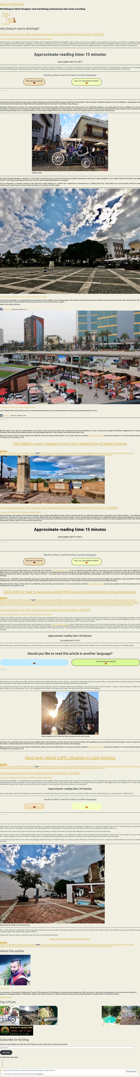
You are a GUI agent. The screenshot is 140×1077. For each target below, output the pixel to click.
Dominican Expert (70, 453)
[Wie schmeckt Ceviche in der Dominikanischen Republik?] (48, 1015)
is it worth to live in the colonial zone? (31, 603)
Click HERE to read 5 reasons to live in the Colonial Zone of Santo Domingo (70, 444)
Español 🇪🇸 (11, 20)
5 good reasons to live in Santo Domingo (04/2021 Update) (23, 297)
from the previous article (60, 570)
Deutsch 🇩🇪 (12, 22)
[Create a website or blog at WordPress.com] (0, 1070)
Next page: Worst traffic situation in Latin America (70, 757)
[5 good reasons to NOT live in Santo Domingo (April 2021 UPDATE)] (9, 1015)
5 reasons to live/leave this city (10, 39)
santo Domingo (41, 455)
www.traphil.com (12, 3)
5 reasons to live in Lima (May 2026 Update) (17, 407)
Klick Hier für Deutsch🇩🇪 (34, 82)
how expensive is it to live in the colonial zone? (114, 601)
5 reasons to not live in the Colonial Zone (78, 600)
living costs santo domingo (107, 453)
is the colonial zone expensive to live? (57, 603)
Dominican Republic (29, 39)
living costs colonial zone (79, 603)
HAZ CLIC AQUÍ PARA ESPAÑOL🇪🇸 (86, 82)
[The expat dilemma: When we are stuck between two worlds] (130, 1015)
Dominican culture (57, 453)
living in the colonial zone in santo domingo (123, 603)
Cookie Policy (39, 1074)
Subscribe (6, 1052)
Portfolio (7, 15)
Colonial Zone (45, 453)
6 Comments (108, 946)
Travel (6, 16)
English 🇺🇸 (11, 18)
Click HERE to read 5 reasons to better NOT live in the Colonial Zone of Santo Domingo (70, 592)
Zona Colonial (99, 455)
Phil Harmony (7, 309)
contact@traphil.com (96, 435)
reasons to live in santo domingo (128, 766)
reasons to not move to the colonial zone (14, 605)
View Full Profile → (6, 997)
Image (32, 453)
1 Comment (101, 768)
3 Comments (128, 605)
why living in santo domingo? (57, 455)
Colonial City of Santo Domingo (52, 601)
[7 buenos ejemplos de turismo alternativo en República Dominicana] (111, 1015)
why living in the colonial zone (87, 605)
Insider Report (47, 39)
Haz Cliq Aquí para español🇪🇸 (106, 662)
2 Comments (108, 455)
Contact (6, 24)
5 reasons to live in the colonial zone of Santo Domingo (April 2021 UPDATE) (52, 34)
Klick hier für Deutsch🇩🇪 (34, 662)
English (38, 39)
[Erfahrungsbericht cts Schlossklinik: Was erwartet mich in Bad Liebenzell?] (28, 1015)
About (6, 13)
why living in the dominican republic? (80, 455)
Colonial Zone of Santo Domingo (85, 601)
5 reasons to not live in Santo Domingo (49, 600)
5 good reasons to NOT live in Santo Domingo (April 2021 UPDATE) (45, 609)
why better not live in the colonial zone (42, 605)
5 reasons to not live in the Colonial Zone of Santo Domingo (113, 600)
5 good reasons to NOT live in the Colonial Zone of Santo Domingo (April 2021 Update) (59, 507)
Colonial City (36, 601)
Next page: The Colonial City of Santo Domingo (70, 939)
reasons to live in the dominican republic (21, 455)
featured (94, 453)
